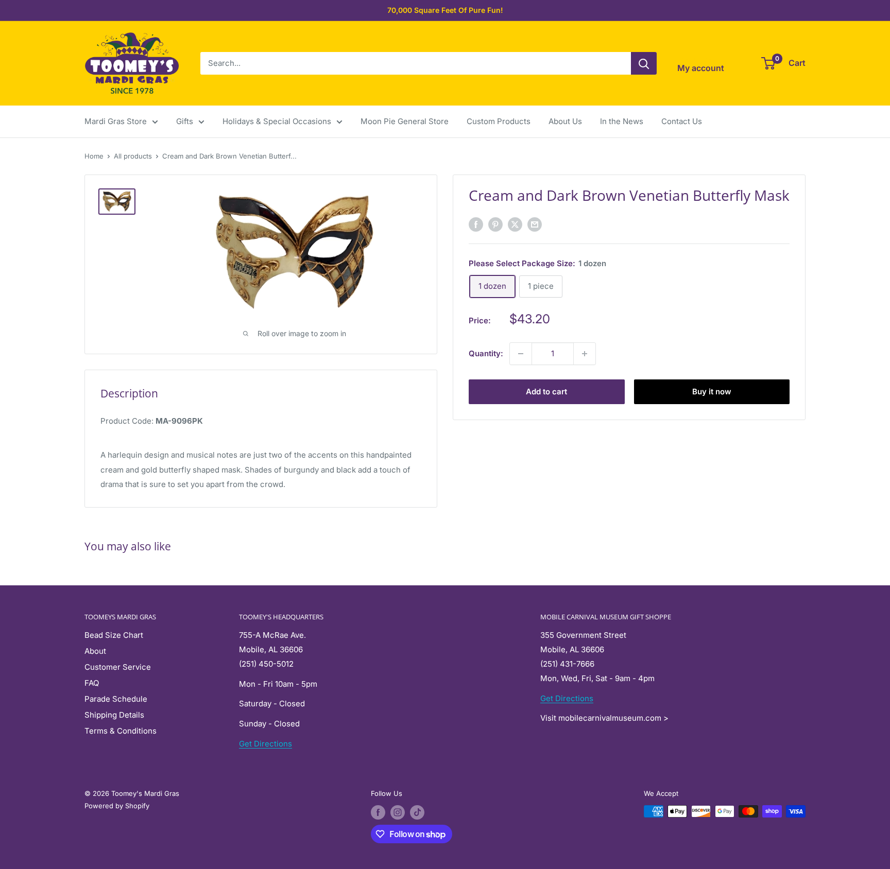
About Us (565, 121)
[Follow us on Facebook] (378, 812)
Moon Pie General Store (405, 121)
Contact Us (681, 121)
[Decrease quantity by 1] (521, 353)
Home (94, 156)
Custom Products (498, 121)
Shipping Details (114, 715)
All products (133, 156)
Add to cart (546, 391)
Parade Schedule (115, 699)
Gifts (184, 121)
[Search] (644, 63)
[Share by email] (534, 224)
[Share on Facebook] (476, 224)
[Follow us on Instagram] (397, 812)
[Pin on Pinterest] (495, 224)
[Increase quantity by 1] (584, 353)
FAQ (91, 683)
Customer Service (117, 667)
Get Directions (265, 744)
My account (700, 68)
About (95, 651)
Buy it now (711, 391)
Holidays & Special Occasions (276, 121)
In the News (621, 121)
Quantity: (486, 353)
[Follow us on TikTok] (417, 812)
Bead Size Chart (113, 635)
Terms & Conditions (120, 731)
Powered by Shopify (116, 806)
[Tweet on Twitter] (515, 224)
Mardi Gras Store (115, 121)
